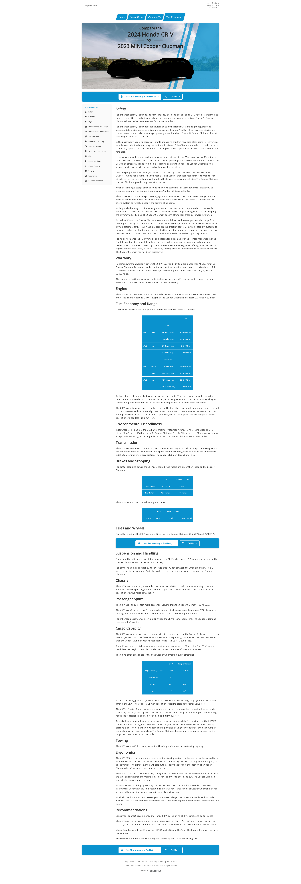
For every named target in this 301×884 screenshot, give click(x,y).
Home (122, 17)
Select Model (136, 17)
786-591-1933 (214, 8)
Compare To (154, 17)
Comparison (92, 108)
